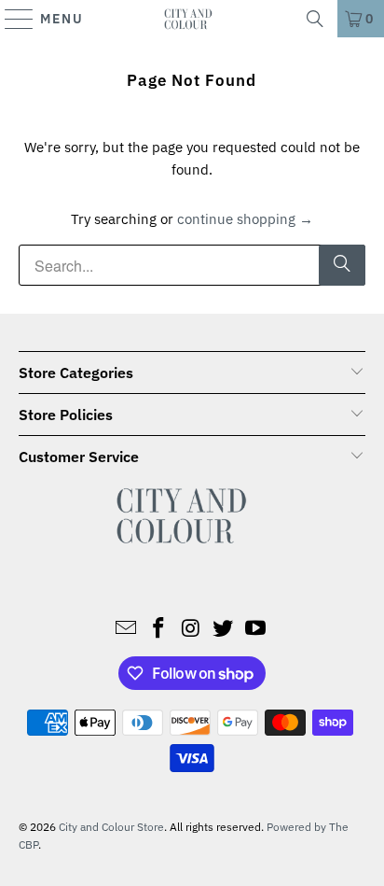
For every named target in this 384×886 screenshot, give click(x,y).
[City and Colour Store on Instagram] (191, 629)
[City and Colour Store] (192, 18)
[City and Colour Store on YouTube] (256, 629)
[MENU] (10, 18)
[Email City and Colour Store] (127, 629)
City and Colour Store (111, 827)
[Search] (315, 18)
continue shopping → (245, 219)
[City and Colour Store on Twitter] (224, 629)
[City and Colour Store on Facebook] (158, 629)
